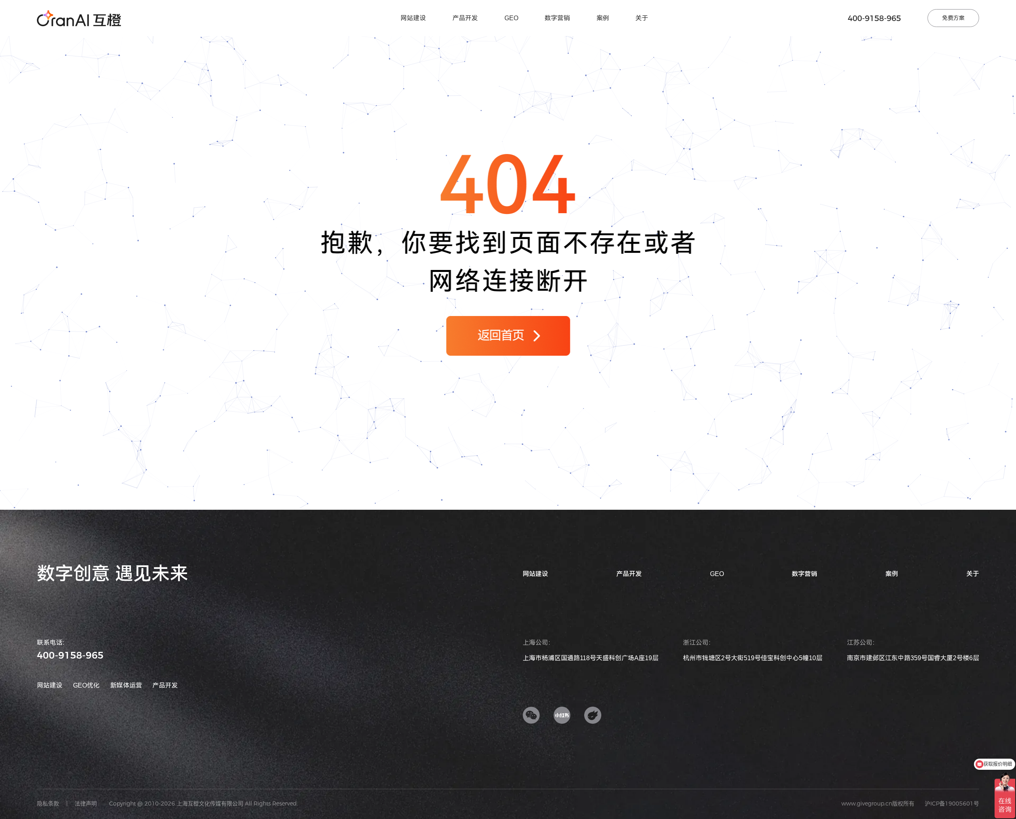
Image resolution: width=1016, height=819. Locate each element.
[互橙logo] (79, 18)
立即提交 (628, 391)
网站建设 (413, 18)
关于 (641, 18)
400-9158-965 (874, 18)
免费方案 (953, 18)
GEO (511, 18)
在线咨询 (550, 471)
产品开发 (465, 18)
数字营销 (557, 18)
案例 (603, 18)
